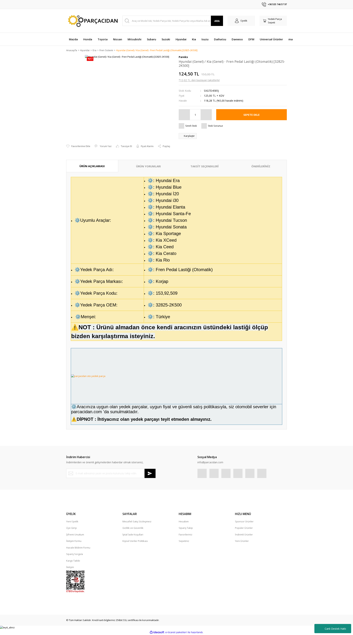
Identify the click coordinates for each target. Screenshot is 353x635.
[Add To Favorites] (78, 146)
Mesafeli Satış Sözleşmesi (136, 521)
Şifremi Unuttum (75, 534)
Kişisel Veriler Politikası (135, 541)
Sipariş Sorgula (74, 554)
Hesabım (184, 521)
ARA (217, 21)
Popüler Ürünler (244, 528)
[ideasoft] (157, 632)
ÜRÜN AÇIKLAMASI (92, 166)
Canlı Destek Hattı (335, 628)
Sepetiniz (184, 541)
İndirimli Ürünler (244, 534)
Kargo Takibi (73, 560)
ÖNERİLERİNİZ (260, 166)
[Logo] (92, 21)
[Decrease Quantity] (184, 114)
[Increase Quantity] (206, 114)
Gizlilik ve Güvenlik (132, 528)
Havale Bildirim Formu (78, 547)
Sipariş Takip (186, 528)
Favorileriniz (185, 534)
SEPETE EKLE (251, 115)
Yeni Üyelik (72, 521)
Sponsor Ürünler (244, 521)
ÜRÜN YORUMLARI (148, 166)
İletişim (70, 567)
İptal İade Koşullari (132, 534)
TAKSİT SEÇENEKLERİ (204, 166)
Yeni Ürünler (242, 541)
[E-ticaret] (176, 632)
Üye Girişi (71, 528)
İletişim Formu (73, 541)
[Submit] (150, 473)
